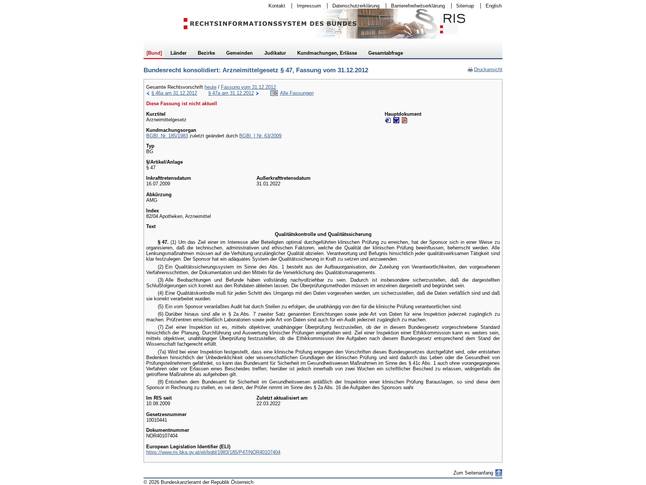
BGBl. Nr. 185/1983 (167, 136)
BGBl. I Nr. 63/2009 (260, 136)
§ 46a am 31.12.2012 (174, 93)
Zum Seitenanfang (473, 473)
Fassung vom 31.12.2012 (248, 87)
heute (210, 87)
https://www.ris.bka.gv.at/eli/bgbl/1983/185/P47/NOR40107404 (213, 452)
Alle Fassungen (297, 93)
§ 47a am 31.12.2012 (231, 93)
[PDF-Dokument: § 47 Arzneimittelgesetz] (404, 120)
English (494, 6)
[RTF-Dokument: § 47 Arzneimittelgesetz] (396, 120)
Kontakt (274, 6)
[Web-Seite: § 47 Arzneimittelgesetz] (388, 120)
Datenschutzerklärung (353, 6)
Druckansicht (484, 69)
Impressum (306, 6)
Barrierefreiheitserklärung (415, 6)
